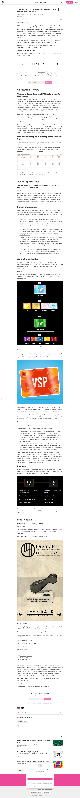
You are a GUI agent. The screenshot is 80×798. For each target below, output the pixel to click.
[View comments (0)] (23, 19)
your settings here (56, 76)
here (41, 462)
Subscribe (69, 2)
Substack (34, 795)
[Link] (15, 90)
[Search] (62, 2)
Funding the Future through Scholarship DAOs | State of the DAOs (34, 741)
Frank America (21, 55)
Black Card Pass (22, 422)
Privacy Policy (49, 783)
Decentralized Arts (22, 7)
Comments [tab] (20, 721)
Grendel (43, 54)
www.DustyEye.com (26, 656)
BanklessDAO (41, 72)
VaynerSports (47, 212)
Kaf (51, 54)
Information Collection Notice (39, 783)
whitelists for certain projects (33, 247)
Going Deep (37, 251)
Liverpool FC (41, 193)
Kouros (48, 54)
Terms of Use (46, 782)
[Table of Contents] (1, 399)
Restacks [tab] (25, 721)
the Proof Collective (56, 201)
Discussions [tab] (26, 737)
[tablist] (22, 721)
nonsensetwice (57, 54)
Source (39, 346)
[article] (40, 744)
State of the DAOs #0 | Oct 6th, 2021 (27, 752)
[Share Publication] (64, 2)
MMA (35, 195)
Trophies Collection (35, 243)
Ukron (45, 536)
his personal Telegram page (42, 101)
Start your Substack (36, 792)
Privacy (39, 789)
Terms (43, 789)
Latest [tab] (22, 737)
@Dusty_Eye (26, 659)
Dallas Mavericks (54, 193)
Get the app (46, 792)
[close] (52, 764)
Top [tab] (18, 737)
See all (19, 770)
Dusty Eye (22, 526)
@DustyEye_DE (23, 658)
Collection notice (48, 789)
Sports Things (23, 243)
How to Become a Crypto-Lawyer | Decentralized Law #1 (33, 761)
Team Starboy (54, 241)
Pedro (27, 55)
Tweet (41, 151)
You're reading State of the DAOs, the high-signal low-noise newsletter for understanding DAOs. (33, 744)
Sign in (76, 2)
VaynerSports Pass (49, 197)
